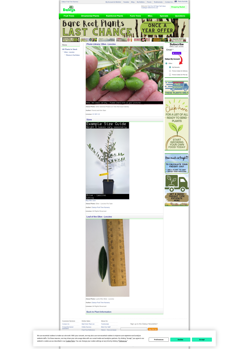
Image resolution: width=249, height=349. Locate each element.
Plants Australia (182, 1)
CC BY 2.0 (96, 114)
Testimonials (158, 2)
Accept (202, 340)
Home (64, 45)
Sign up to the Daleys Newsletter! (144, 324)
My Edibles (141, 2)
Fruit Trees (69, 16)
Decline (180, 340)
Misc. (150, 16)
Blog (132, 2)
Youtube (126, 2)
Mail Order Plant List (88, 324)
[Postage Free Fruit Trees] (176, 88)
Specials (164, 16)
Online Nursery (86, 327)
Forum (149, 2)
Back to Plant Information (99, 312)
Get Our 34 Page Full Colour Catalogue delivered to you (153, 6)
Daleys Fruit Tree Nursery (70, 1)
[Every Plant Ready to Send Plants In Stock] (176, 124)
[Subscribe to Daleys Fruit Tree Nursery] (176, 60)
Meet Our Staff (105, 327)
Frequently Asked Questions (67, 327)
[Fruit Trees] (69, 9)
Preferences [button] (123, 341)
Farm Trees (135, 16)
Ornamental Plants (90, 16)
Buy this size (91, 200)
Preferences (159, 340)
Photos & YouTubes (73, 55)
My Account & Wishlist (113, 2)
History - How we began (108, 330)
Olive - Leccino (69, 52)
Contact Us (169, 2)
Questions (180, 16)
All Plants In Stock (69, 49)
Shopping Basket (178, 7)
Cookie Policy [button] (70, 341)
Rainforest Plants (114, 16)
